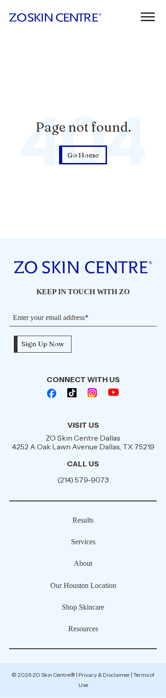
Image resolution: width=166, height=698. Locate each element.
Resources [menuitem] (83, 629)
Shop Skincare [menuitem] (83, 607)
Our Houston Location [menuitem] (83, 585)
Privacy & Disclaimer (104, 674)
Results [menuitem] (83, 520)
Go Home (83, 155)
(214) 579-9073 (83, 479)
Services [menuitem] (83, 542)
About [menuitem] (83, 563)
